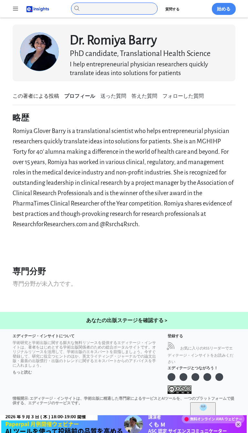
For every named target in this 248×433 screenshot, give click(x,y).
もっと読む (22, 372)
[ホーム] (35, 8)
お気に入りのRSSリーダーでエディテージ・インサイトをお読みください (200, 355)
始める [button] (224, 9)
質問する (172, 9)
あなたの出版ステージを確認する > (126, 320)
